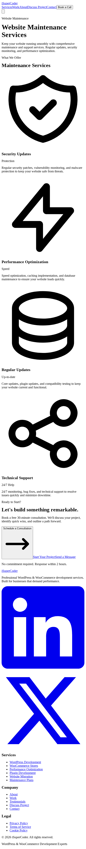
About (23, 7)
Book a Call (64, 7)
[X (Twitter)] (43, 750)
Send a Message (65, 557)
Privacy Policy (19, 823)
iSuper (10, 571)
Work (15, 7)
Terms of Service (20, 826)
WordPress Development (25, 762)
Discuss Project (37, 7)
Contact (51, 7)
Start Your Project (44, 557)
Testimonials (17, 801)
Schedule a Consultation (17, 528)
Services (7, 7)
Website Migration (21, 776)
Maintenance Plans (21, 780)
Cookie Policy (19, 830)
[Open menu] (3, 11)
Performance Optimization (26, 769)
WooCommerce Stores (24, 765)
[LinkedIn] (43, 667)
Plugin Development (23, 773)
